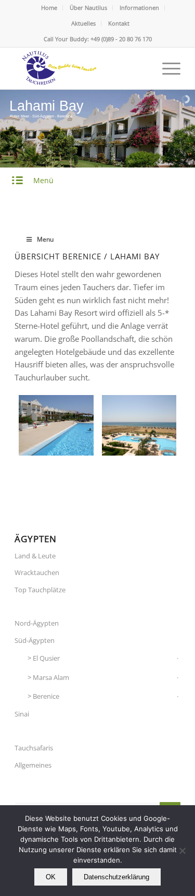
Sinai (22, 714)
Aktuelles (83, 23)
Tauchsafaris (34, 747)
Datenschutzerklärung (116, 877)
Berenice (46, 696)
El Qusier (46, 658)
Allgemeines (33, 765)
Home (49, 7)
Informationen (139, 7)
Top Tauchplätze (40, 589)
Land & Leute (35, 555)
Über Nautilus (88, 7)
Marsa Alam (51, 677)
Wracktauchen (37, 572)
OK (51, 877)
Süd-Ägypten (35, 640)
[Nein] (182, 850)
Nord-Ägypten (37, 623)
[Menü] (166, 68)
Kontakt (118, 23)
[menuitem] (49, 7)
